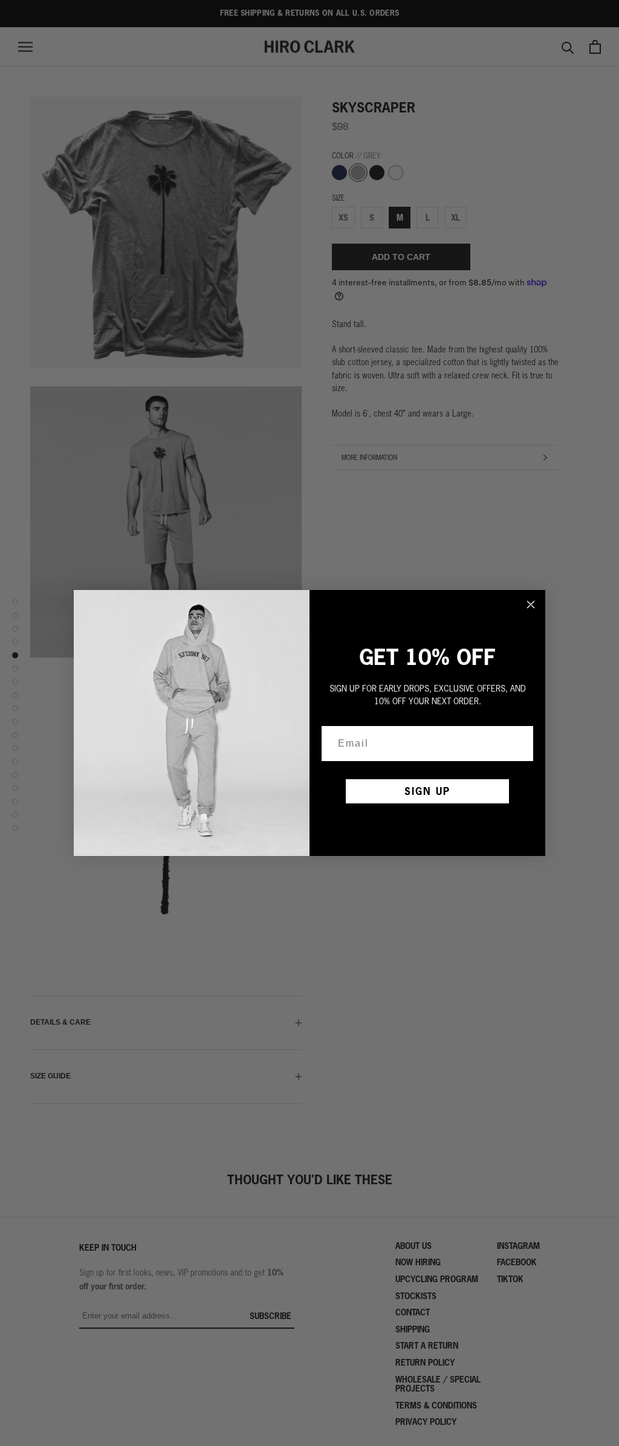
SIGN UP (427, 791)
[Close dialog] (530, 604)
